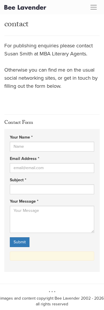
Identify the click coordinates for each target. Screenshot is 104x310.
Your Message (24, 201)
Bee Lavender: (25, 7)
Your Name (21, 137)
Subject (18, 180)
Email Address (24, 159)
